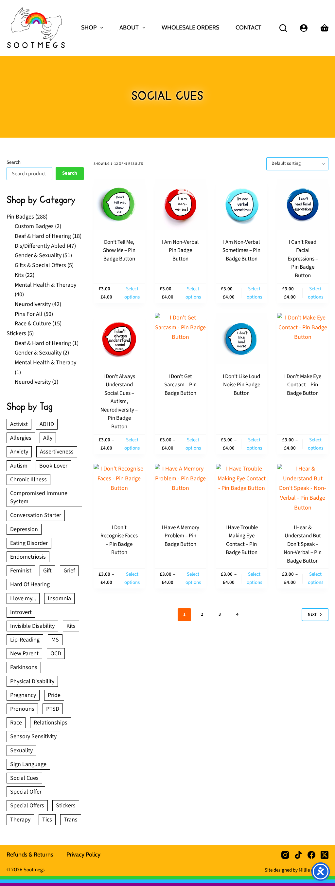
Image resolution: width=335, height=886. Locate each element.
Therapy (20, 820)
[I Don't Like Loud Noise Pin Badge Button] (241, 338)
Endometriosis (28, 557)
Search (14, 162)
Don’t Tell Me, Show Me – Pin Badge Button (119, 250)
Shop (89, 27)
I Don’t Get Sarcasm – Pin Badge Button (180, 385)
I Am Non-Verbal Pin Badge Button (180, 250)
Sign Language (28, 764)
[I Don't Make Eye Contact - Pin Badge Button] (302, 338)
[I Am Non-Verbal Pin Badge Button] (180, 204)
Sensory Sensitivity (33, 736)
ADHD (47, 424)
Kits (71, 626)
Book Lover (53, 466)
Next (312, 614)
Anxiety (19, 452)
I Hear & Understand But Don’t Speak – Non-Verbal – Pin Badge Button (303, 544)
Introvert (21, 612)
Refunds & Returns (30, 854)
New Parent (24, 653)
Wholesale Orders (190, 27)
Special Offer (26, 792)
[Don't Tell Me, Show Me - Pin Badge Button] (119, 204)
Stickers (66, 805)
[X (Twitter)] (324, 855)
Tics (47, 820)
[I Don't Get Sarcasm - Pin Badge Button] (180, 338)
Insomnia (59, 598)
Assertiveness (57, 452)
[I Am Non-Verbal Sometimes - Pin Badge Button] (241, 204)
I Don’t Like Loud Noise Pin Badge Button (241, 385)
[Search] (283, 28)
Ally (47, 438)
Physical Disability (32, 681)
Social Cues (24, 778)
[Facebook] (311, 855)
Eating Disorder (29, 543)
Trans (71, 820)
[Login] (304, 28)
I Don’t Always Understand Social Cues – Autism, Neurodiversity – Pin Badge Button (119, 402)
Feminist (20, 571)
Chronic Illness (28, 479)
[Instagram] (285, 855)
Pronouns (22, 709)
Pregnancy (23, 695)
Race (16, 723)
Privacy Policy (83, 854)
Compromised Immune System (38, 497)
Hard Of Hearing (30, 584)
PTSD (52, 709)
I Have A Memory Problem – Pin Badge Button (180, 536)
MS (55, 640)
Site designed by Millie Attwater (296, 870)
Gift (47, 571)
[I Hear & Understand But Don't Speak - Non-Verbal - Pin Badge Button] (302, 489)
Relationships (50, 723)
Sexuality (21, 750)
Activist (19, 424)
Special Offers (27, 805)
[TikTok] (298, 855)
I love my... (23, 598)
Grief (69, 571)
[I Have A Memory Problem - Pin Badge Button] (180, 489)
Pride (54, 695)
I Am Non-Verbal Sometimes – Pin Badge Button (241, 250)
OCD (55, 653)
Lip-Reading (25, 640)
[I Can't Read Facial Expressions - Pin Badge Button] (302, 204)
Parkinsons (23, 667)
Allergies (20, 438)
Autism (18, 466)
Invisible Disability (32, 626)
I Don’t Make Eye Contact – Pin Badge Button (302, 385)
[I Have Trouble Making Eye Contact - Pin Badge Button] (241, 489)
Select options (132, 292)
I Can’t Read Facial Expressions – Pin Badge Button (303, 258)
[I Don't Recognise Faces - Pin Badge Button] (119, 489)
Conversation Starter (35, 515)
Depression (24, 529)
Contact (248, 27)
